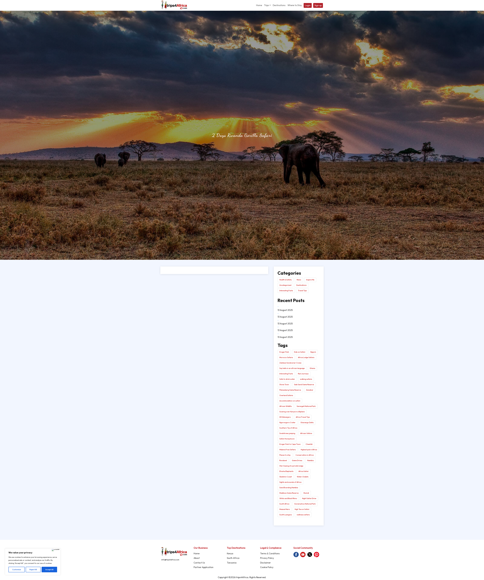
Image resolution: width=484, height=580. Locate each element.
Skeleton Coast (285, 477)
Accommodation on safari (289, 401)
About (197, 558)
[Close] (55, 550)
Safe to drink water (287, 379)
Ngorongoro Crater (287, 422)
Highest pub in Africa (309, 449)
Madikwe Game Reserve (289, 493)
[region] (32, 561)
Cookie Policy (266, 567)
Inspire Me (310, 280)
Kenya (230, 553)
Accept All (49, 569)
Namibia (310, 460)
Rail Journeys (303, 374)
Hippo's (313, 352)
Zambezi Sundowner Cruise (290, 363)
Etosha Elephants (286, 471)
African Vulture (306, 433)
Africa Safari (303, 471)
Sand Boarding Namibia (288, 487)
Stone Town (284, 384)
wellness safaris (303, 515)
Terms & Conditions (270, 553)
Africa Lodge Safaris (306, 357)
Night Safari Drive (309, 498)
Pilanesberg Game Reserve (290, 390)
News (299, 280)
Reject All (33, 569)
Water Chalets (302, 477)
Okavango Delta (306, 422)
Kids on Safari (299, 352)
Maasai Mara (284, 509)
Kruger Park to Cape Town (290, 444)
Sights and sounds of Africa (290, 482)
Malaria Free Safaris (287, 449)
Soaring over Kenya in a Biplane (292, 412)
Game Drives (297, 460)
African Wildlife (285, 406)
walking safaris (306, 379)
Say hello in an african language (292, 368)
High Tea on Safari (302, 509)
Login (307, 5)
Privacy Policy (267, 558)
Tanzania (231, 562)
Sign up (318, 5)
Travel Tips (302, 290)
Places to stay (285, 455)
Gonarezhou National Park (305, 504)
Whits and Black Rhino (288, 498)
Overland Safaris (286, 395)
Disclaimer (265, 562)
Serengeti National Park (306, 406)
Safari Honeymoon (287, 439)
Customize (16, 569)
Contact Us (199, 562)
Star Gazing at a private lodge (291, 466)
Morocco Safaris (286, 357)
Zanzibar (309, 390)
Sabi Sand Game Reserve (304, 384)
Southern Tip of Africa (288, 428)
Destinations (301, 285)
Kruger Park (284, 352)
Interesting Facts (286, 290)
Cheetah (309, 444)
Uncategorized (285, 285)
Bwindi (306, 493)
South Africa (284, 504)
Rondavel (283, 460)
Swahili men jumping (287, 433)
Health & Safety (285, 280)
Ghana (312, 368)
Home (197, 553)
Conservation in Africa (305, 455)
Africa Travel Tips (303, 417)
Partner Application (203, 567)
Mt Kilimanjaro (285, 417)
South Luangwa (285, 515)
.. (278, 306)
